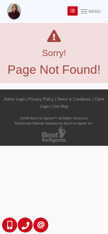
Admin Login (14, 99)
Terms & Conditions (74, 99)
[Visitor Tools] (73, 11)
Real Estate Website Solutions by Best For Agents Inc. (54, 123)
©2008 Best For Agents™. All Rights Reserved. (54, 118)
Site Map (60, 106)
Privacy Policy (41, 99)
